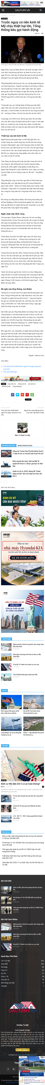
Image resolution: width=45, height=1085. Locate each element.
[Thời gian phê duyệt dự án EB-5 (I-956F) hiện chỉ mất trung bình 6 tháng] (6, 910)
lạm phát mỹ (31, 384)
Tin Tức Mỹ (12, 15)
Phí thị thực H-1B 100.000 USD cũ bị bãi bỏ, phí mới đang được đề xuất (23, 844)
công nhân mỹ (11, 384)
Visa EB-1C (5, 979)
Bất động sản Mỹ (7, 983)
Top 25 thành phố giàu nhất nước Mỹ (25, 674)
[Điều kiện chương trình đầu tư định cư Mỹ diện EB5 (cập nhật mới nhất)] (6, 657)
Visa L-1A (4, 976)
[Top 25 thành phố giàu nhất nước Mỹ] (6, 677)
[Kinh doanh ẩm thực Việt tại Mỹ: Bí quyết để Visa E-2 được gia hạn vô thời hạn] (6, 463)
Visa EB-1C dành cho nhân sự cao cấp (26, 664)
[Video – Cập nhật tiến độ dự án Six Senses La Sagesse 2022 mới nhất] (33, 724)
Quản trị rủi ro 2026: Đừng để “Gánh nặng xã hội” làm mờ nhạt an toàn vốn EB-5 (27, 473)
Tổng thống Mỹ (17, 386)
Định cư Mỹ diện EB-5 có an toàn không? (20, 784)
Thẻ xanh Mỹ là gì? (10, 372)
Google (4, 986)
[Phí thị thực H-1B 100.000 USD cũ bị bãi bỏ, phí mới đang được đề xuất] (6, 900)
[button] (41, 10)
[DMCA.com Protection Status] (22, 1050)
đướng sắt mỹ (22, 384)
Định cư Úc (16, 1077)
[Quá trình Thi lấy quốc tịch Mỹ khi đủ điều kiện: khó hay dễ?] (6, 808)
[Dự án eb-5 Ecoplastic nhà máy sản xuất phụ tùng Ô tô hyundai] (32, 1070)
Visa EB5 (4, 964)
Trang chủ (4, 15)
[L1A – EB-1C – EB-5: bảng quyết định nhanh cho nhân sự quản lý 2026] (6, 818)
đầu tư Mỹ (22, 1032)
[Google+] (14, 1069)
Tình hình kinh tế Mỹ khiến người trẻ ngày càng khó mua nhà (11, 412)
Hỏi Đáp (4, 780)
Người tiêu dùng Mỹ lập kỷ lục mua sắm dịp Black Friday (34, 411)
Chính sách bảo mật (12, 1082)
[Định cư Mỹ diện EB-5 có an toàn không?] (22, 765)
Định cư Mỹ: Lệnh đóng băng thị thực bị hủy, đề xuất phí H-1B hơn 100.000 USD (22, 837)
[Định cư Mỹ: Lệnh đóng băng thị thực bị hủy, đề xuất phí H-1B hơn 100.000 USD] (6, 890)
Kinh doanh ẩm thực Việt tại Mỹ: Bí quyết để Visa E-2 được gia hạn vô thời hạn (28, 463)
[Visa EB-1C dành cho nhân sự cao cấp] (6, 667)
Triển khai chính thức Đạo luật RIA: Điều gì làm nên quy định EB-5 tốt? (21, 857)
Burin (2, 786)
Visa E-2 (4, 970)
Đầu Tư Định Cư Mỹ (22, 435)
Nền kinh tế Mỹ (6, 386)
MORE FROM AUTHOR (25, 445)
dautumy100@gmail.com (27, 1055)
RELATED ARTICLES (8, 445)
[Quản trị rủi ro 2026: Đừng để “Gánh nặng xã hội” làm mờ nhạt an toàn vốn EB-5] (6, 473)
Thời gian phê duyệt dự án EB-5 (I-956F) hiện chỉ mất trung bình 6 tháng (21, 850)
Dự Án (3, 708)
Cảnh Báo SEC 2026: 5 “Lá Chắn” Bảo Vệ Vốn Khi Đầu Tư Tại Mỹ (22, 864)
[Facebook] (8, 1069)
